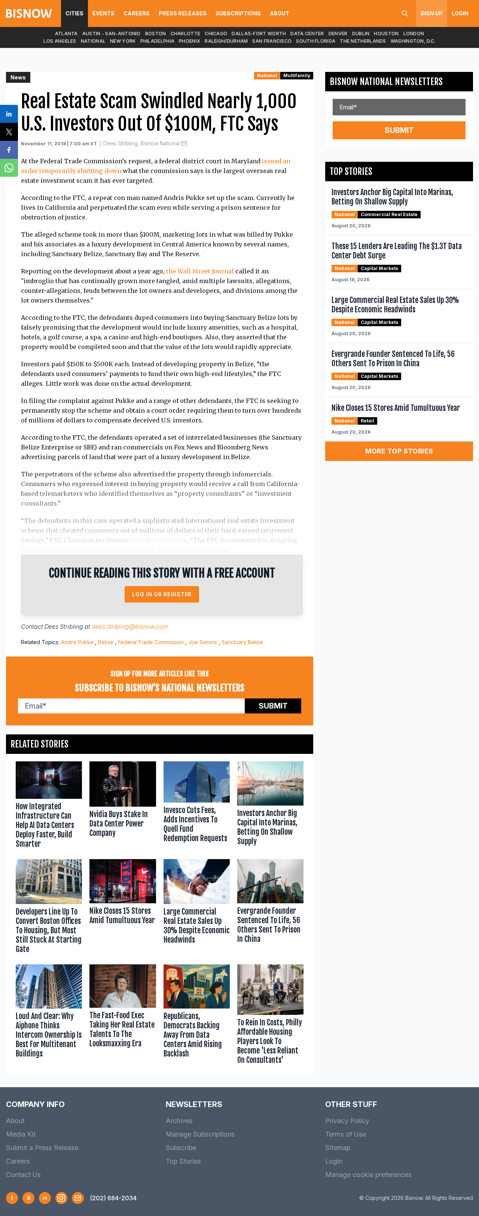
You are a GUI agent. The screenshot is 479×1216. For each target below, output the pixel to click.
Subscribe (181, 1148)
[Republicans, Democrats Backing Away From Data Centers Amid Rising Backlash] (197, 1016)
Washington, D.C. (413, 41)
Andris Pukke (77, 642)
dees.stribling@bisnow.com (130, 626)
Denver (338, 33)
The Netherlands (363, 41)
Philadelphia (157, 41)
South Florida (315, 41)
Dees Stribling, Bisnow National (141, 143)
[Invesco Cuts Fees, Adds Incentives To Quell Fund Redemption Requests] (197, 806)
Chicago (216, 33)
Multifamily (296, 75)
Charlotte (186, 33)
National (93, 41)
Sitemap (337, 1148)
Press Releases (183, 13)
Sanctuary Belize (242, 642)
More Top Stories (399, 451)
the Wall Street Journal (200, 271)
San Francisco (272, 41)
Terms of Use (345, 1134)
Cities (74, 13)
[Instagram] (61, 1198)
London (413, 33)
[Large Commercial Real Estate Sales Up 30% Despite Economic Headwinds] (197, 908)
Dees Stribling (64, 626)
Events (103, 13)
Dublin (361, 33)
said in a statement (159, 540)
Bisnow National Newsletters (386, 81)
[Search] (405, 13)
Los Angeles (59, 41)
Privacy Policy (347, 1121)
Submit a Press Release (42, 1148)
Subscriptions (238, 13)
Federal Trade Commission (151, 642)
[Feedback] (78, 1198)
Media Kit (21, 1134)
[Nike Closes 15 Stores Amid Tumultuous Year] (122, 908)
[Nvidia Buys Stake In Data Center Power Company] (122, 806)
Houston (386, 33)
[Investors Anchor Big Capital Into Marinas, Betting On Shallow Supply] (270, 806)
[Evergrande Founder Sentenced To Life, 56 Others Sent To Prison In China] (270, 908)
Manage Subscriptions (200, 1134)
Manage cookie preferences (368, 1175)
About (279, 13)
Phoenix (189, 41)
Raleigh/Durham (226, 41)
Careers (136, 13)
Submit (273, 705)
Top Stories (183, 1161)
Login (460, 13)
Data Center (307, 33)
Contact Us (23, 1175)
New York (122, 41)
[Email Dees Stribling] (184, 143)
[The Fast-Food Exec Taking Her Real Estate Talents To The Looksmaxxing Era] (122, 1016)
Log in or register (162, 594)
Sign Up (432, 13)
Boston (155, 33)
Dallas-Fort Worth (259, 33)
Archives (179, 1121)
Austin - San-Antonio (111, 33)
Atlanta (66, 33)
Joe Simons (202, 642)
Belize (105, 642)
